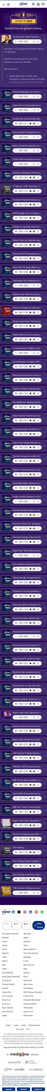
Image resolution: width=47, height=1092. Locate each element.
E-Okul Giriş (28, 996)
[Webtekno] (36, 1069)
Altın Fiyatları (7, 996)
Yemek (4, 945)
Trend (4, 957)
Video (4, 969)
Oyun (26, 976)
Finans (4, 941)
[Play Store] (7, 925)
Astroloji (27, 941)
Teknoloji (27, 934)
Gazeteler (27, 957)
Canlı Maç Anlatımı (31, 953)
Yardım (16, 1025)
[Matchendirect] (31, 1062)
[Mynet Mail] (43, 4)
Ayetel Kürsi (28, 1011)
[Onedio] (20, 1069)
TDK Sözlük (28, 1007)
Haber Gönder (40, 925)
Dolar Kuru (6, 1000)
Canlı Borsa (6, 980)
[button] (8, 4)
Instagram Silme (30, 1004)
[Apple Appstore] (16, 925)
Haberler (5, 937)
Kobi (25, 969)
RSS (28, 1029)
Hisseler (5, 988)
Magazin (5, 953)
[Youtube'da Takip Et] (36, 912)
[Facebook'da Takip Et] (13, 912)
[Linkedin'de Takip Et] (30, 912)
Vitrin (26, 945)
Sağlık (26, 937)
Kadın (4, 949)
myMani (27, 972)
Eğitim (4, 961)
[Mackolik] (15, 1062)
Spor (4, 965)
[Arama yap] (33, 4)
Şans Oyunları (29, 965)
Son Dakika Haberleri (10, 934)
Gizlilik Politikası (34, 1025)
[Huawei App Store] (26, 925)
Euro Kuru (6, 1004)
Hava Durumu (7, 1011)
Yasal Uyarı (20, 1029)
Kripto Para (6, 992)
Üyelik (23, 1025)
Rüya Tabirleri (7, 1007)
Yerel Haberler (7, 972)
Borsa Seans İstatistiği (11, 976)
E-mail (26, 961)
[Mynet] (8, 1069)
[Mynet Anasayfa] (23, 3)
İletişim (8, 1025)
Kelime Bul (28, 980)
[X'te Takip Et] (19, 912)
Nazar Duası (28, 1015)
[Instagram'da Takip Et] (24, 912)
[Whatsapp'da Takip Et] (42, 912)
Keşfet (4, 1015)
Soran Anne (28, 984)
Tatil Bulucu (28, 988)
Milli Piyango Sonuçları (33, 992)
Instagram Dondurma (32, 1000)
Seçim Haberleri (30, 949)
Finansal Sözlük (8, 984)
